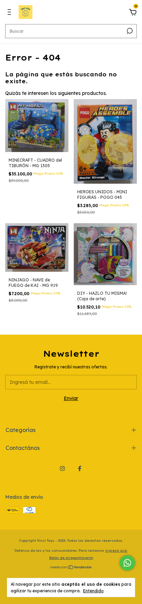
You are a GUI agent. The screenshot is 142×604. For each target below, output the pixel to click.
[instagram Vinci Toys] (62, 468)
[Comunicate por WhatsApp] (127, 563)
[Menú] (10, 13)
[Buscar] (129, 30)
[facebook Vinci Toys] (79, 468)
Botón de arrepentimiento (71, 558)
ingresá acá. (116, 550)
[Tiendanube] (71, 567)
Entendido (93, 590)
